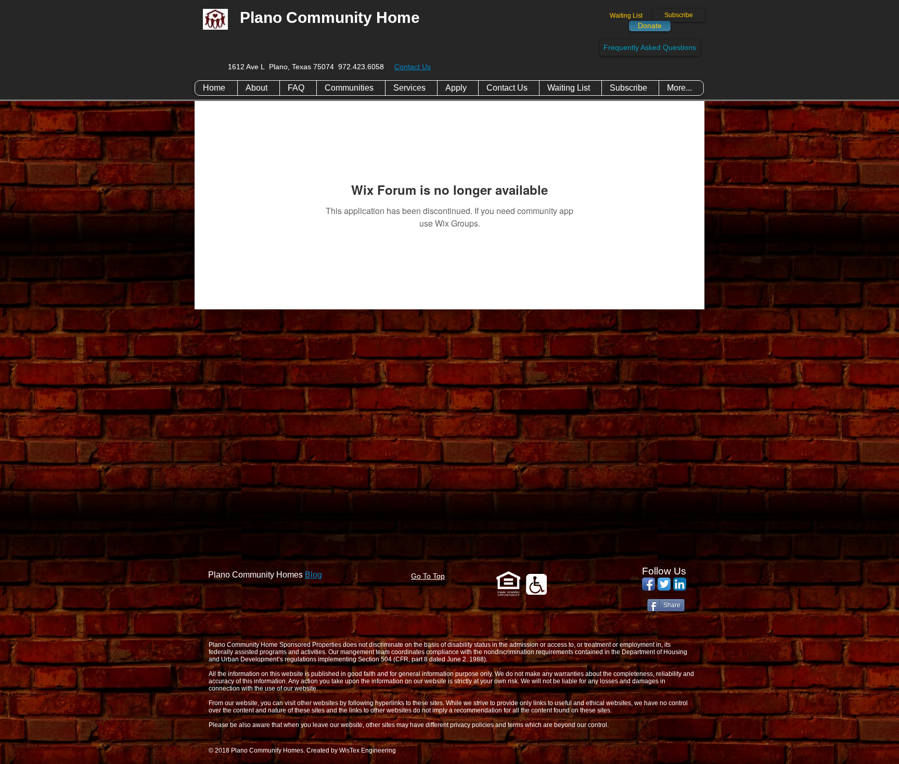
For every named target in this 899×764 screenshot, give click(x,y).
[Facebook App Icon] (648, 584)
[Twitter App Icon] (664, 584)
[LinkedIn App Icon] (679, 584)
